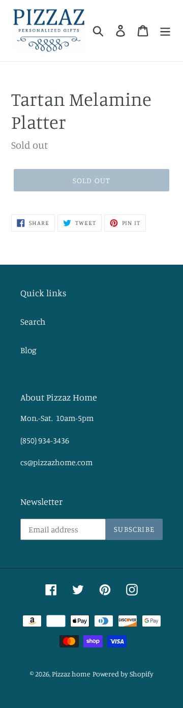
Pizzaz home (71, 673)
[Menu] (165, 31)
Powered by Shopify (123, 673)
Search (32, 321)
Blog (28, 350)
